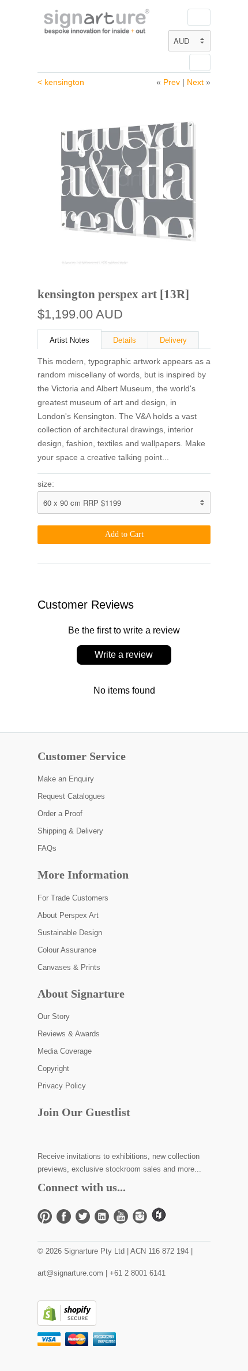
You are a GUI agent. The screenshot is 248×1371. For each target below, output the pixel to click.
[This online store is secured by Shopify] (66, 1323)
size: (45, 483)
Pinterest (44, 1216)
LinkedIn (102, 1216)
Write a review (124, 654)
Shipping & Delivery (70, 831)
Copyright (53, 1068)
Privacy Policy (61, 1085)
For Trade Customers (72, 898)
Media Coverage (64, 1051)
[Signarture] (95, 23)
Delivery (173, 340)
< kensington (60, 82)
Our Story (53, 1016)
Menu (199, 17)
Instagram (140, 1216)
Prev (171, 82)
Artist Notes (69, 340)
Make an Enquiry (65, 779)
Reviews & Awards (68, 1033)
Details (124, 340)
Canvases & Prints (68, 967)
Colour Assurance (66, 950)
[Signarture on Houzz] (159, 1219)
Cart (200, 62)
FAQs (47, 848)
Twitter (83, 1216)
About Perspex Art (68, 915)
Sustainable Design (69, 932)
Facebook (64, 1216)
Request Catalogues (71, 796)
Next (195, 82)
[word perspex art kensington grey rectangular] (124, 179)
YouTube (121, 1216)
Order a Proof (59, 813)
